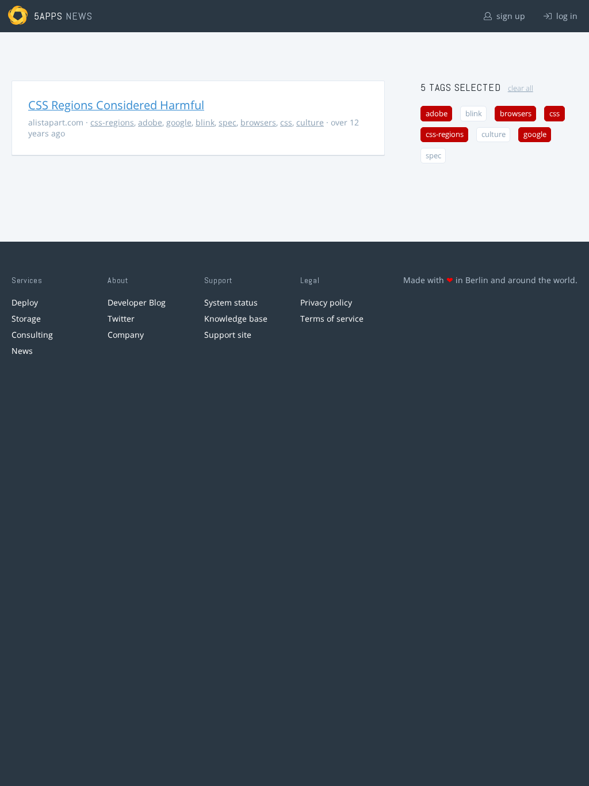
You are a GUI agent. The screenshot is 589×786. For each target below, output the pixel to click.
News (22, 350)
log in (565, 15)
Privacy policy (326, 302)
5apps (48, 15)
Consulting (32, 334)
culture (310, 122)
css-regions (112, 122)
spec (227, 122)
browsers (258, 122)
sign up (509, 15)
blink (205, 122)
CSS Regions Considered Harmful (116, 105)
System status (231, 302)
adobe (150, 122)
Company (126, 334)
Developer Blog (137, 302)
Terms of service (332, 318)
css (286, 122)
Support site (227, 334)
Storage (26, 318)
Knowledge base (235, 318)
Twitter (121, 318)
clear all (520, 88)
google (179, 122)
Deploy (25, 302)
